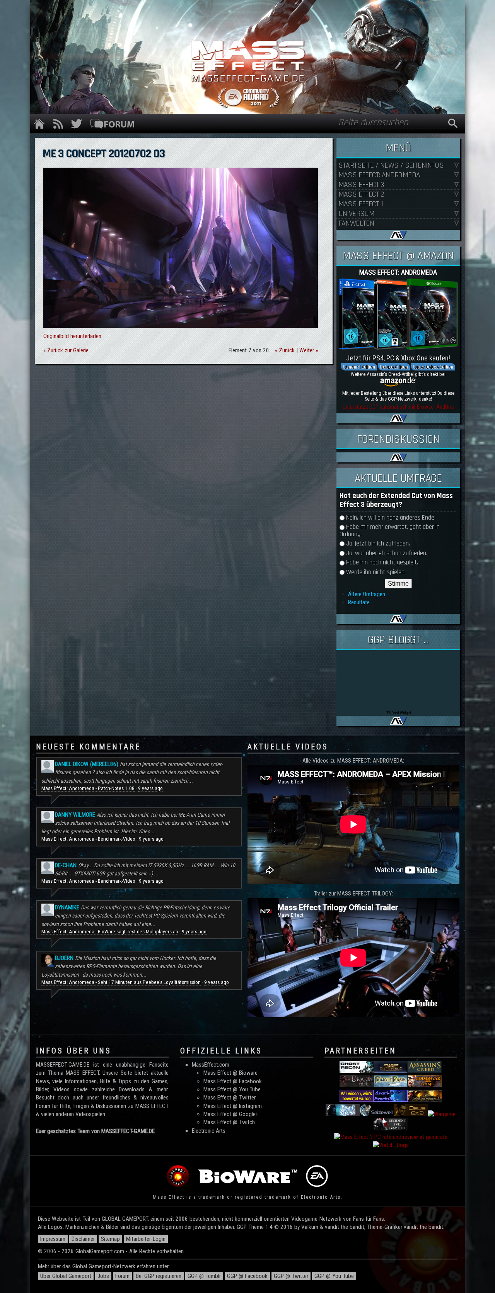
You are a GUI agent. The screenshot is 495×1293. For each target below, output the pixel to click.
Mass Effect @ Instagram (232, 1106)
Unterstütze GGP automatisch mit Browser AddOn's (398, 407)
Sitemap (110, 1238)
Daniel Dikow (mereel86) (86, 764)
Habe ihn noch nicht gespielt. (382, 563)
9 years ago (150, 788)
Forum (122, 1276)
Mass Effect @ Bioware (230, 1072)
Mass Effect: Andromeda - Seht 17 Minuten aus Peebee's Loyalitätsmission (121, 982)
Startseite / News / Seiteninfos (391, 165)
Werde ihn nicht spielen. (376, 572)
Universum (356, 214)
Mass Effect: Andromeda (379, 175)
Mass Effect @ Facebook (232, 1081)
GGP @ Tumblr (204, 1276)
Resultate (359, 602)
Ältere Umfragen (366, 594)
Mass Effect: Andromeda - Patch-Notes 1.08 (88, 788)
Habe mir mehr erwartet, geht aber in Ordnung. (390, 530)
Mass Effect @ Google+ (230, 1114)
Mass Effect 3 (361, 185)
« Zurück (285, 350)
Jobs (103, 1276)
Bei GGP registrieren (158, 1276)
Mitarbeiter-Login (146, 1238)
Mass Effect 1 (360, 204)
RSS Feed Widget (398, 713)
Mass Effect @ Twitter (229, 1097)
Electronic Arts (208, 1130)
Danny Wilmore (75, 814)
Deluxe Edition (394, 367)
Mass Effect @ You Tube (232, 1089)
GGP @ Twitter (291, 1276)
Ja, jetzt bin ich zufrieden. (378, 544)
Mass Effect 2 (361, 194)
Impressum (52, 1238)
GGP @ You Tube (334, 1276)
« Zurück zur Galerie (66, 350)
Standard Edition (359, 367)
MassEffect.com (210, 1064)
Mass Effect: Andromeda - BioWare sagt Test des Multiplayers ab (109, 931)
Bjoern (64, 958)
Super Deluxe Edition (433, 367)
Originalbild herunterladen (72, 336)
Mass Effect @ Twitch (229, 1122)
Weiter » (308, 350)
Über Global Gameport (65, 1276)
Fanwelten (356, 223)
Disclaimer (83, 1238)
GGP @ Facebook (247, 1276)
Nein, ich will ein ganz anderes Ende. (390, 518)
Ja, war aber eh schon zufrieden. (386, 553)
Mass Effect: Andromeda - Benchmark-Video (88, 839)
